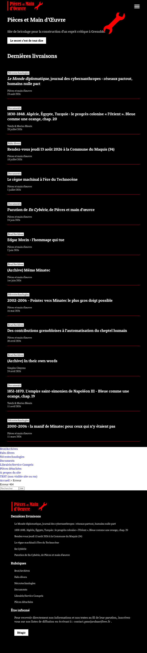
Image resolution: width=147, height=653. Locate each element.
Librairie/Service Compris (16, 465)
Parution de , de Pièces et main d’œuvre (42, 555)
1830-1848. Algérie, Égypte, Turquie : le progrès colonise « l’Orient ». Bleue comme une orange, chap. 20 (71, 530)
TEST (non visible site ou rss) (18, 477)
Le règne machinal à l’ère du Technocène (36, 542)
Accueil (5, 480)
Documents (7, 461)
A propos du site (10, 473)
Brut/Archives (9, 449)
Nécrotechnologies (12, 457)
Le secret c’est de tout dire (26, 40)
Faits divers (7, 453)
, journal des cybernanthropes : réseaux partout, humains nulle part (65, 524)
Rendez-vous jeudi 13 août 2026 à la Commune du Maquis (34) (48, 536)
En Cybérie (20, 549)
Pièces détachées (11, 469)
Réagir (21, 632)
